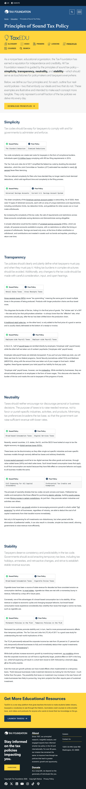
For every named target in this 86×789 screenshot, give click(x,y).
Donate (36, 767)
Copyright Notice (35, 779)
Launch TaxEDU (16, 718)
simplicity (10, 71)
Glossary (12, 44)
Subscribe (12, 767)
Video (26, 44)
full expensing (21, 648)
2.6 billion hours (24, 158)
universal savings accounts (50, 224)
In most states (28, 590)
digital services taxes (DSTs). (31, 445)
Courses (12, 48)
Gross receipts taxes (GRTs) (15, 298)
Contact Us (66, 739)
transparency (26, 71)
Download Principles (20, 106)
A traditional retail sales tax (15, 322)
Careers (65, 734)
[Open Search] (72, 12)
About (35, 733)
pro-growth (26, 507)
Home (6, 19)
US (8, 3)
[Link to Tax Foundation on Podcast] (38, 783)
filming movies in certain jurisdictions (25, 498)
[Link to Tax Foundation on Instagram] (27, 783)
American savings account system (39, 200)
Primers (40, 44)
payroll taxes (24, 346)
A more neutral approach (14, 460)
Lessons (55, 44)
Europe (17, 3)
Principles (72, 44)
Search (26, 48)
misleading (45, 370)
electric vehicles (55, 495)
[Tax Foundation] (17, 12)
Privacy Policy (49, 779)
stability (58, 71)
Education (14, 19)
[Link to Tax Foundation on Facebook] (6, 783)
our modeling (68, 653)
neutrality (41, 71)
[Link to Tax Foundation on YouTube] (22, 783)
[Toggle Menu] (79, 12)
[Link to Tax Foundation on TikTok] (33, 783)
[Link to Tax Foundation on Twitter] (11, 783)
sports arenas (74, 495)
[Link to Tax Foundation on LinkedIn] (17, 783)
